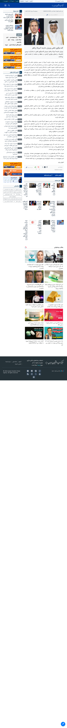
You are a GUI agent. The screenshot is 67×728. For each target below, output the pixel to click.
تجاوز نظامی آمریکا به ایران (15, 45)
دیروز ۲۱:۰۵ (20, 135)
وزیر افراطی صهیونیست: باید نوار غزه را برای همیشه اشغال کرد (38, 205)
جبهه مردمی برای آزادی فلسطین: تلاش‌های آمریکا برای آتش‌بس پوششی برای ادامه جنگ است (25, 230)
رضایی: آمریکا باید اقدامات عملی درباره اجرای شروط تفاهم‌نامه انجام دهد (11, 77)
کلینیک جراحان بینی (8, 201)
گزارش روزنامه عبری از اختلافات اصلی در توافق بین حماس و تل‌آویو (39, 227)
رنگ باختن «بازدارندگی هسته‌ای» (11, 153)
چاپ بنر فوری (18, 189)
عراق (9, 40)
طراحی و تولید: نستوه (56, 371)
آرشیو (17, 1)
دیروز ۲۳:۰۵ (20, 102)
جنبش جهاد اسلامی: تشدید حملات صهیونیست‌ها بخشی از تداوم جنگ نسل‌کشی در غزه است (10, 112)
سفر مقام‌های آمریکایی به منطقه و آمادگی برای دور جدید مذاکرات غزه (25, 190)
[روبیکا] (39, 371)
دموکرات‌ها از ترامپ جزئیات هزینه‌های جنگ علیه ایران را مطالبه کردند (10, 107)
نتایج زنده (6, 1)
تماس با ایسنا (18, 364)
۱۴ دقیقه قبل (20, 75)
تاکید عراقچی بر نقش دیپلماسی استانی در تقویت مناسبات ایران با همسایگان (10, 132)
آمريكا (20, 37)
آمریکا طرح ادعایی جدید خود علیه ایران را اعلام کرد (10, 136)
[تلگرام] (27, 371)
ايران (7, 37)
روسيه (12, 40)
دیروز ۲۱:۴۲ (20, 126)
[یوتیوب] (39, 374)
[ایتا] (35, 371)
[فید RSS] (27, 374)
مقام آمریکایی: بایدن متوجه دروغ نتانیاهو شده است (53, 189)
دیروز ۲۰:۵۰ (20, 139)
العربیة (27, 1)
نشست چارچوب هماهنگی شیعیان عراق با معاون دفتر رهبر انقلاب (11, 103)
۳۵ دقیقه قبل (20, 84)
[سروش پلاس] (31, 371)
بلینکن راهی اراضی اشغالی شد (9, 21)
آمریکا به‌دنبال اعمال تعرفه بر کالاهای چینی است (10, 127)
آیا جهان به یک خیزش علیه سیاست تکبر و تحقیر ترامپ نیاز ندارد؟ (10, 90)
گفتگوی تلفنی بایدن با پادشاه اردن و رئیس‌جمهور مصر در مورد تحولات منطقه (38, 189)
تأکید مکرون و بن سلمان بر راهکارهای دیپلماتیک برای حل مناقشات (11, 140)
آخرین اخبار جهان (14, 72)
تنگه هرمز (19, 42)
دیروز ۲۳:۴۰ (20, 93)
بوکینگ (4, 199)
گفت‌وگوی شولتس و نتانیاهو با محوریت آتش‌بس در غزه (25, 205)
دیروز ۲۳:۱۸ (20, 97)
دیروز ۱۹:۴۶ (20, 157)
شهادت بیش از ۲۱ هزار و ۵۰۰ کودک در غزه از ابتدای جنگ (10, 85)
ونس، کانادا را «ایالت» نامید (10, 119)
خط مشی (14, 362)
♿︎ (63, 724)
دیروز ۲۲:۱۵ (20, 119)
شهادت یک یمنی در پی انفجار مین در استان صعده (11, 94)
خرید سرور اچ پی (8, 194)
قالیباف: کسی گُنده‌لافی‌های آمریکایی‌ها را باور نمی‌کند (11, 149)
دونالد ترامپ (18, 40)
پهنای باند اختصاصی (8, 189)
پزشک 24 (18, 194)
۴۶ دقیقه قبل (20, 88)
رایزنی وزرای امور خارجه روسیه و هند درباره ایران (11, 116)
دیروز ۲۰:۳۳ (20, 143)
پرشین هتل (18, 201)
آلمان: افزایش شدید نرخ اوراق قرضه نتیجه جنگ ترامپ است (10, 158)
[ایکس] (35, 374)
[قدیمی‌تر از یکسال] (60, 185)
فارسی (31, 1)
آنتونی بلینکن (58, 175)
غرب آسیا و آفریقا (59, 11)
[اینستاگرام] (31, 374)
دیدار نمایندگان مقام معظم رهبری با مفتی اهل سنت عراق (11, 99)
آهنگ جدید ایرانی (8, 192)
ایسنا (58, 5)
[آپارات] (33, 377)
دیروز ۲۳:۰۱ (20, 110)
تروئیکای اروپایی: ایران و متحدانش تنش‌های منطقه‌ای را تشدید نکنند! (53, 226)
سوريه (6, 45)
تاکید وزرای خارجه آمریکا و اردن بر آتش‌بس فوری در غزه (8, 15)
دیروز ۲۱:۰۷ (20, 130)
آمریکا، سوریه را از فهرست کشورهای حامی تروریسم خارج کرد (11, 123)
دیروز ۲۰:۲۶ (20, 148)
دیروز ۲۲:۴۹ (20, 115)
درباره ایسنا (8, 362)
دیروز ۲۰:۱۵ (20, 152)
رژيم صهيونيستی (13, 37)
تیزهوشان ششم (12, 197)
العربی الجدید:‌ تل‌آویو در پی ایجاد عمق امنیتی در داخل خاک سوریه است (10, 81)
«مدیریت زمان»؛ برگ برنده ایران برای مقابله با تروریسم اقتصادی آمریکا (11, 145)
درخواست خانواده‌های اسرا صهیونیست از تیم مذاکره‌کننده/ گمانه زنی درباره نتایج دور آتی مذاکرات (52, 209)
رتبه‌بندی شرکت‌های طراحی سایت (15, 199)
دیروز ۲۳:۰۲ (20, 106)
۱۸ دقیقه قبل (20, 80)
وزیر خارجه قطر (47, 175)
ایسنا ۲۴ (12, 1)
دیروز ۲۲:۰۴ (20, 122)
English (22, 1)
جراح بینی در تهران (17, 192)
